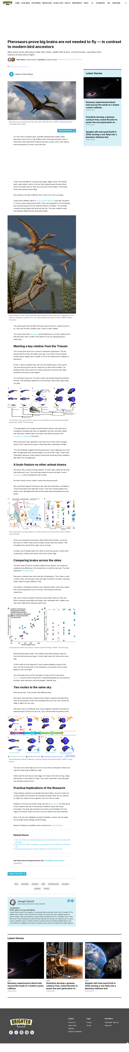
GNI (108, 3)
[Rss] (32, 1032)
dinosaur (17, 678)
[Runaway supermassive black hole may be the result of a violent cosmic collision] (26, 960)
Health (67, 3)
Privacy (89, 1022)
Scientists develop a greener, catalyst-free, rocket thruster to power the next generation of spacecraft (101, 120)
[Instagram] (16, 1032)
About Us (71, 1022)
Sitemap (71, 1028)
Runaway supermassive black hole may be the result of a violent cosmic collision (102, 105)
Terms (89, 1025)
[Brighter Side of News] (7, 3)
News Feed (72, 1025)
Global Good (58, 3)
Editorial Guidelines (75, 1031)
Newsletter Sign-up (112, 1022)
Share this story (65, 130)
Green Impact (77, 3)
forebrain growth (27, 571)
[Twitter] (72, 900)
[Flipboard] (27, 1032)
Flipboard (108, 1025)
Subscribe (116, 3)
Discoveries (36, 3)
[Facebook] (11, 1032)
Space (86, 3)
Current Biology (56, 825)
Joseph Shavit (31, 60)
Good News (25, 3)
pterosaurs (34, 334)
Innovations (47, 3)
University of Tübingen (22, 436)
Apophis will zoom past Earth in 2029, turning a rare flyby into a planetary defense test (101, 134)
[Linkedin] (68, 900)
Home (17, 3)
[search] (126, 3)
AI (92, 3)
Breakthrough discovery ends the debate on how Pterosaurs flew (38, 849)
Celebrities (100, 3)
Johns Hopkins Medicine (45, 201)
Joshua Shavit (51, 60)
